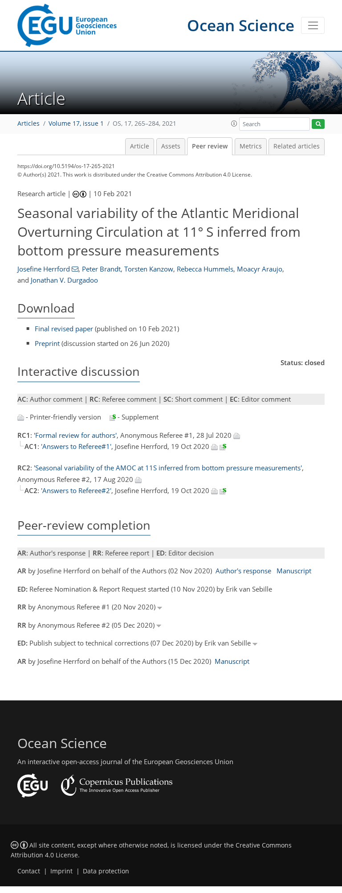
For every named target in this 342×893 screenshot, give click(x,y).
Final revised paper (64, 328)
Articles (28, 123)
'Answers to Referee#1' (76, 446)
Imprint (61, 871)
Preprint (47, 343)
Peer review (210, 146)
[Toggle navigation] (313, 25)
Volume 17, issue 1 (76, 123)
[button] (234, 123)
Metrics (251, 146)
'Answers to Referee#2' (76, 490)
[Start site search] (318, 124)
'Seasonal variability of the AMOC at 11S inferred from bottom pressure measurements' (168, 467)
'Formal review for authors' (75, 435)
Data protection (106, 871)
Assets (170, 146)
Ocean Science (240, 25)
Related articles (296, 146)
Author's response (243, 570)
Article (139, 146)
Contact (28, 871)
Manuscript (294, 570)
